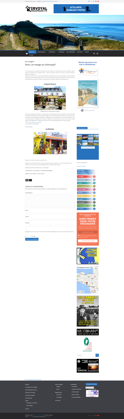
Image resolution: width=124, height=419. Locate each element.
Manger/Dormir (58, 392)
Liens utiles (80, 52)
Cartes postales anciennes (31, 389)
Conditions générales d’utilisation (33, 379)
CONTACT (87, 52)
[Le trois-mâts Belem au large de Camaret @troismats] (90, 137)
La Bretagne (61, 52)
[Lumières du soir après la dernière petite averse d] (79, 142)
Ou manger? (59, 397)
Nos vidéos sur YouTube (31, 402)
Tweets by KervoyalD (81, 166)
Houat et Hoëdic (75, 394)
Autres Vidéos (29, 405)
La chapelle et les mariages (31, 387)
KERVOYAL (31, 52)
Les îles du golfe (75, 391)
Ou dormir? (58, 394)
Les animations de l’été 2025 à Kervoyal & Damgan (52, 1)
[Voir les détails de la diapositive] (88, 96)
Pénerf (57, 389)
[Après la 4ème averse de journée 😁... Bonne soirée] (96, 137)
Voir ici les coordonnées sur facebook (33, 122)
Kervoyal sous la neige (30, 392)
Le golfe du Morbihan (76, 389)
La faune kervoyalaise (30, 395)
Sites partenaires (70, 52)
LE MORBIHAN (52, 52)
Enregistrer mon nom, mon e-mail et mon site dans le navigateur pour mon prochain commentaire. (49, 231)
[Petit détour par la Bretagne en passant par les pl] (84, 142)
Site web (27, 223)
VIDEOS (26, 400)
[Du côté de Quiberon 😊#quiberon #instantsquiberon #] (96, 142)
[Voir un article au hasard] (97, 53)
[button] (34, 52)
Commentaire (29, 192)
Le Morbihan (74, 386)
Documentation (28, 398)
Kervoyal (27, 384)
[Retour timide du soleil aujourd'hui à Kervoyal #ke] (84, 137)
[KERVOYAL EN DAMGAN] (26, 53)
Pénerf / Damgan (59, 384)
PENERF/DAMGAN (41, 52)
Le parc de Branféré (76, 397)
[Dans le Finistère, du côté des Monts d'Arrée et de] (79, 137)
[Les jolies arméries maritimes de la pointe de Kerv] (90, 142)
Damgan (58, 386)
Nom (26, 210)
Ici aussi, (31, 55)
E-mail (27, 216)
